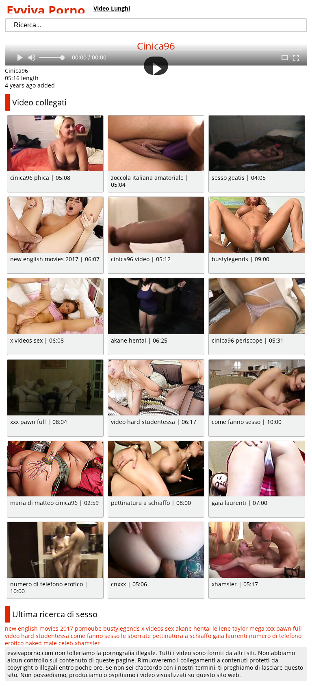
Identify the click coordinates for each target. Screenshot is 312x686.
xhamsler (87, 643)
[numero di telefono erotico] (55, 550)
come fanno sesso (95, 636)
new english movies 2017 (39, 628)
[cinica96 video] (156, 225)
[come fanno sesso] (257, 387)
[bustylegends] (257, 225)
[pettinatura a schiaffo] (156, 469)
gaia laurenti (230, 636)
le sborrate (136, 636)
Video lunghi (111, 8)
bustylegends (121, 628)
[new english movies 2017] (55, 225)
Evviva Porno (45, 10)
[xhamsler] (257, 550)
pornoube (88, 628)
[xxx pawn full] (55, 387)
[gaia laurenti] (257, 469)
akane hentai (193, 628)
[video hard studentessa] (156, 387)
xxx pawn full (284, 628)
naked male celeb (49, 643)
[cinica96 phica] (55, 143)
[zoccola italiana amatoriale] (156, 143)
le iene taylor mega (238, 628)
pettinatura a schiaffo (181, 636)
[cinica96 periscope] (257, 306)
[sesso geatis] (257, 143)
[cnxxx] (156, 550)
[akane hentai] (156, 306)
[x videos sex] (55, 306)
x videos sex (157, 628)
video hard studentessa (37, 636)
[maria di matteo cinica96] (55, 469)
